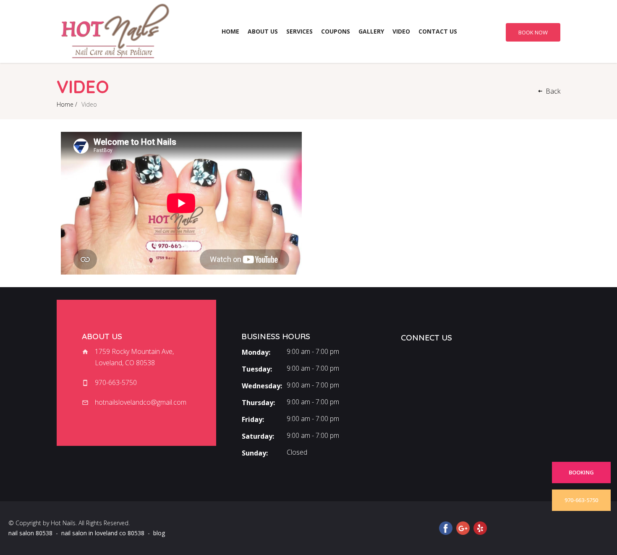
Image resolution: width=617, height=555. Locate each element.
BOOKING (581, 472)
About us (263, 31)
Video (401, 31)
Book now (533, 32)
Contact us (437, 31)
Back (553, 91)
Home (230, 31)
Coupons (335, 31)
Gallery (371, 31)
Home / (67, 104)
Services (299, 31)
